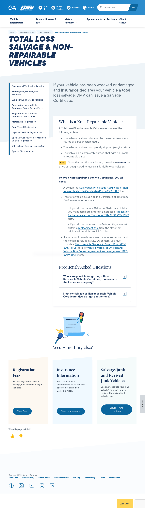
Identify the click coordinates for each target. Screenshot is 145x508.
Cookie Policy (44, 478)
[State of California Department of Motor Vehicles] (27, 8)
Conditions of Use (61, 478)
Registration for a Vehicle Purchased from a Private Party (27, 106)
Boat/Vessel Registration (24, 127)
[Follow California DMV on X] (21, 486)
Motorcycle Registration (24, 122)
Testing (111, 19)
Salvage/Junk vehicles (116, 410)
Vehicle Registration (17, 21)
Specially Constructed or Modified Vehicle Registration (29, 139)
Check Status (122, 21)
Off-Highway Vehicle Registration (28, 146)
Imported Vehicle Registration (27, 132)
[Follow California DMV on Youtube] (32, 486)
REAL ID (46, 7)
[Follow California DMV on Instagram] (42, 486)
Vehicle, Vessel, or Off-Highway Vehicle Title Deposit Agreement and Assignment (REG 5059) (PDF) (95, 251)
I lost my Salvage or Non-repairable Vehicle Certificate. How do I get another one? (89, 295)
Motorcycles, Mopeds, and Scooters (25, 93)
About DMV (13, 478)
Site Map (76, 478)
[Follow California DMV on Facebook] (11, 486)
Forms (102, 478)
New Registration (45, 32)
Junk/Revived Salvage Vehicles (27, 100)
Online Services (59, 7)
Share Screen (114, 478)
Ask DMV (124, 503)
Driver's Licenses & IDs (46, 21)
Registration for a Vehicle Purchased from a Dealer (24, 115)
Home (12, 32)
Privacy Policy (28, 478)
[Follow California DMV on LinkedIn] (52, 486)
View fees (22, 411)
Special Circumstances (23, 151)
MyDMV (91, 8)
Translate (75, 8)
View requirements (70, 411)
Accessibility (90, 478)
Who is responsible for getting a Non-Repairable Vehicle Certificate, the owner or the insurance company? (90, 279)
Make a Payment (69, 21)
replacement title (88, 228)
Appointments (94, 19)
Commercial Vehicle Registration (28, 86)
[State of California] (12, 8)
